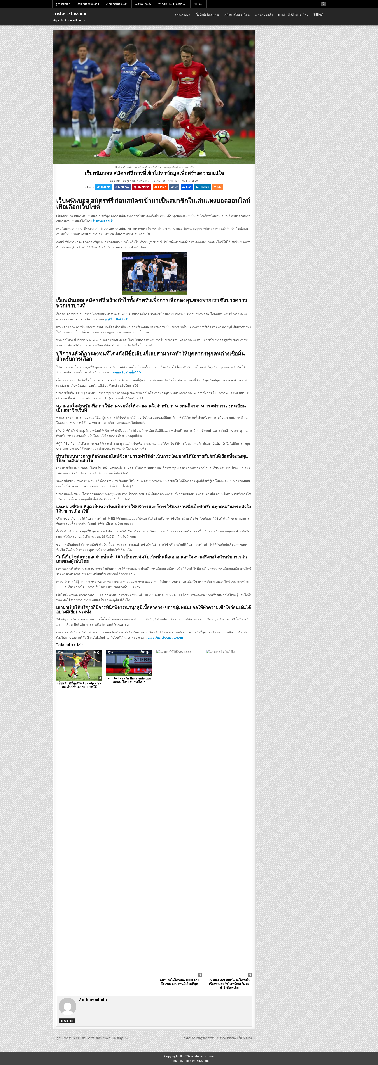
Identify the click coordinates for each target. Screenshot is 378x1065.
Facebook (123, 187)
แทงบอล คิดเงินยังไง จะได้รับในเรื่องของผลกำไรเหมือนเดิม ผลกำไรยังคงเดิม (229, 984)
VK (176, 187)
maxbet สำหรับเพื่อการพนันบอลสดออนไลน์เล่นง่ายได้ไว (129, 680)
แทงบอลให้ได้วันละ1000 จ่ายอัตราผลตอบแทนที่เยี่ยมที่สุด (179, 982)
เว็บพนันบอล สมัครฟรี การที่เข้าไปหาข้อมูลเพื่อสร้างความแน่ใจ (154, 173)
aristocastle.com (69, 13)
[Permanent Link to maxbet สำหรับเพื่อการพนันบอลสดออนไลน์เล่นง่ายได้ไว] (129, 663)
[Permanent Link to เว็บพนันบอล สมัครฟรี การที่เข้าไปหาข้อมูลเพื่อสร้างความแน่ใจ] (154, 96)
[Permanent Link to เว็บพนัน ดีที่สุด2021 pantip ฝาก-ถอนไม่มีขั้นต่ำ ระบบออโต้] (79, 665)
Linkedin (204, 187)
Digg (188, 187)
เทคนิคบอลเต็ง (143, 4)
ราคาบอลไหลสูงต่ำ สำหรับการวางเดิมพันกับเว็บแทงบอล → (220, 1038)
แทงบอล (160, 181)
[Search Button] (323, 4)
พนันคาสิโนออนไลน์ (117, 4)
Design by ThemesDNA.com (189, 1060)
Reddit (162, 187)
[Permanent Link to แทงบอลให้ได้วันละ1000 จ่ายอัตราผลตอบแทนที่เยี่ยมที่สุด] (179, 813)
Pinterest (144, 187)
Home (118, 167)
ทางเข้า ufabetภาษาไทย (172, 4)
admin (117, 181)
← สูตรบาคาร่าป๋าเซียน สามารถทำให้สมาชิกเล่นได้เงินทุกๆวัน (91, 1038)
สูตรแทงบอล (63, 4)
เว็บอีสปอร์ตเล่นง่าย (88, 4)
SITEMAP (198, 4)
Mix (219, 187)
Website (68, 1021)
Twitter (105, 187)
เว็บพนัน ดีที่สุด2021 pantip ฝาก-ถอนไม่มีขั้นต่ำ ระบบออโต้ (79, 685)
